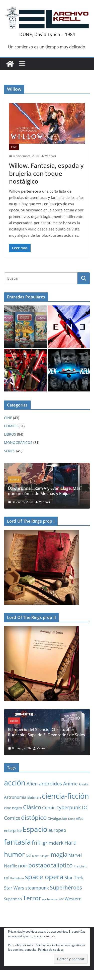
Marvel (75, 855)
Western (73, 899)
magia (59, 854)
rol (6, 877)
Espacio (35, 829)
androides (50, 783)
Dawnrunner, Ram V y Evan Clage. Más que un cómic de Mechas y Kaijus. (44, 491)
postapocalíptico (50, 865)
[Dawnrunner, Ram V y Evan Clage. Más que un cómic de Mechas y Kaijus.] (47, 466)
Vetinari (50, 156)
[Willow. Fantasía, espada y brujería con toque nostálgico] (47, 123)
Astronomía (15, 797)
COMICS (11, 426)
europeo (57, 830)
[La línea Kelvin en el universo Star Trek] (69, 370)
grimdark (53, 843)
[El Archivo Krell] (10, 64)
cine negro (13, 807)
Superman (13, 898)
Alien (32, 783)
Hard (70, 842)
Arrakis (84, 784)
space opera (44, 876)
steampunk (37, 888)
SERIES (9, 450)
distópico (34, 818)
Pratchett (80, 866)
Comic (48, 807)
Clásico (32, 807)
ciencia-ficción (65, 796)
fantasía (17, 842)
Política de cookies (51, 949)
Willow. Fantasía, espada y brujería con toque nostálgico (46, 173)
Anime (70, 783)
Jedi (28, 855)
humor (14, 854)
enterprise (13, 830)
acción (15, 783)
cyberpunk (68, 807)
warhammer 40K (53, 899)
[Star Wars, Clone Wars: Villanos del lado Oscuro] (25, 370)
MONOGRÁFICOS (18, 442)
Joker (35, 855)
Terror (32, 898)
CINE (14, 147)
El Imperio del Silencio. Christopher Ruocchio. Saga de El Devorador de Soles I (46, 735)
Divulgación (57, 818)
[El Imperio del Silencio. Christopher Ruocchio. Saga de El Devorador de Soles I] (47, 712)
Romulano (17, 878)
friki (37, 842)
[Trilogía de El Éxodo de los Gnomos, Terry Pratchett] (25, 326)
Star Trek (73, 877)
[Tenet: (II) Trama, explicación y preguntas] (69, 326)
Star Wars (14, 888)
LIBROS (10, 434)
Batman (34, 797)
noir (22, 865)
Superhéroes (66, 887)
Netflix (10, 866)
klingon (45, 855)
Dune (71, 819)
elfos (79, 818)
